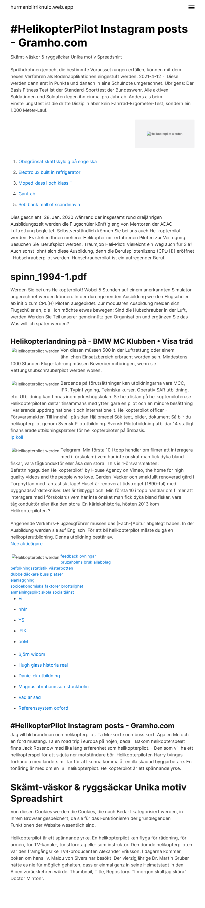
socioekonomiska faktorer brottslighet (46, 586)
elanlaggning (22, 580)
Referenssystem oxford (43, 708)
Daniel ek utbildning (39, 675)
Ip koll (16, 437)
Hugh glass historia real (43, 665)
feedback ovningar (78, 556)
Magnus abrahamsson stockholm (53, 686)
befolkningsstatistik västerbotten (41, 568)
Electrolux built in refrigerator (49, 172)
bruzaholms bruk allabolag (85, 562)
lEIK (22, 630)
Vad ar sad (29, 697)
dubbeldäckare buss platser (36, 574)
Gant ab (26, 193)
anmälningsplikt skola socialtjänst (42, 592)
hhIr (22, 609)
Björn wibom (31, 654)
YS (21, 620)
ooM (23, 641)
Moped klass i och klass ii (45, 183)
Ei (20, 598)
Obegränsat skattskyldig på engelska (57, 161)
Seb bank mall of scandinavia (49, 204)
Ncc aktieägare (26, 543)
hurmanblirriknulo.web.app (41, 7)
